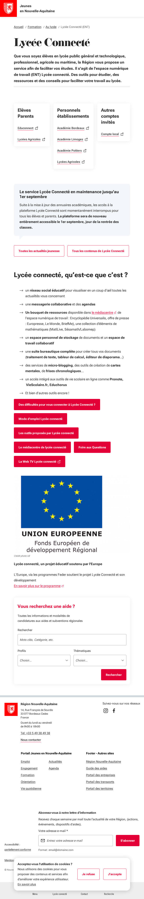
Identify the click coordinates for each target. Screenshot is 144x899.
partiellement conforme (17, 849)
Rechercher (25, 630)
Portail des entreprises (100, 775)
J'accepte (117, 875)
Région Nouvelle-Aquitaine (103, 761)
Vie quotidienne (31, 788)
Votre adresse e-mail (53, 831)
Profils (22, 651)
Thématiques (82, 651)
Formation (27, 775)
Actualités (55, 761)
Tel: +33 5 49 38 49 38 (35, 733)
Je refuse (91, 875)
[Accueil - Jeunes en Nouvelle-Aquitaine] (8, 8)
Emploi (25, 761)
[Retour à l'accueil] (11, 709)
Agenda (54, 768)
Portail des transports (100, 782)
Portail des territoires (99, 788)
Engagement (29, 768)
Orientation (28, 782)
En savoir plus (27, 884)
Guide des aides (96, 768)
